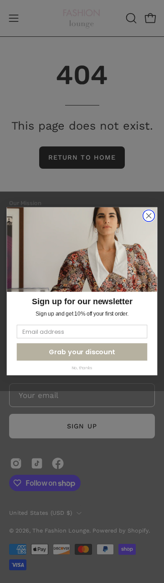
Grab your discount (82, 352)
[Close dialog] (149, 216)
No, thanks (82, 368)
